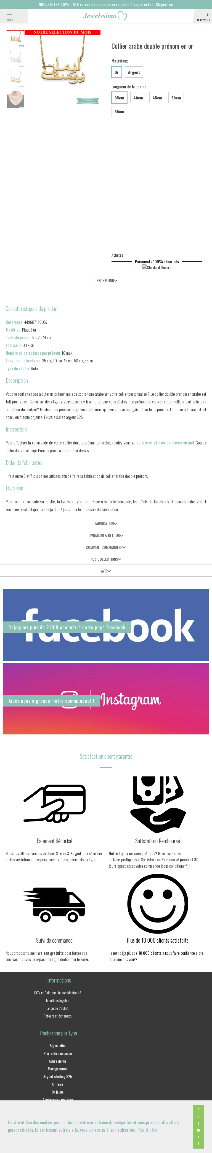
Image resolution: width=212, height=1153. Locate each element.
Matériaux (120, 61)
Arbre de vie (57, 1061)
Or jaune (57, 1092)
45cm (157, 98)
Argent (134, 72)
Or (117, 72)
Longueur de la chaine (129, 86)
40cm (138, 98)
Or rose (57, 1084)
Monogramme (57, 1068)
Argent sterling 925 (57, 1076)
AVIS (104, 571)
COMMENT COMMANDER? (104, 547)
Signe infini (57, 1045)
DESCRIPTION (104, 280)
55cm (119, 111)
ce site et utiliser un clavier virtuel (165, 443)
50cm (176, 98)
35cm (119, 98)
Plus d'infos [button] (147, 1130)
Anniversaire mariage (58, 1099)
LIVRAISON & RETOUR (104, 535)
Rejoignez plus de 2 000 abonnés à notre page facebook (67, 627)
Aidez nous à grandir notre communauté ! (51, 700)
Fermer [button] (198, 1126)
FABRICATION (104, 523)
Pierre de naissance (58, 1053)
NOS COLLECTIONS (104, 559)
